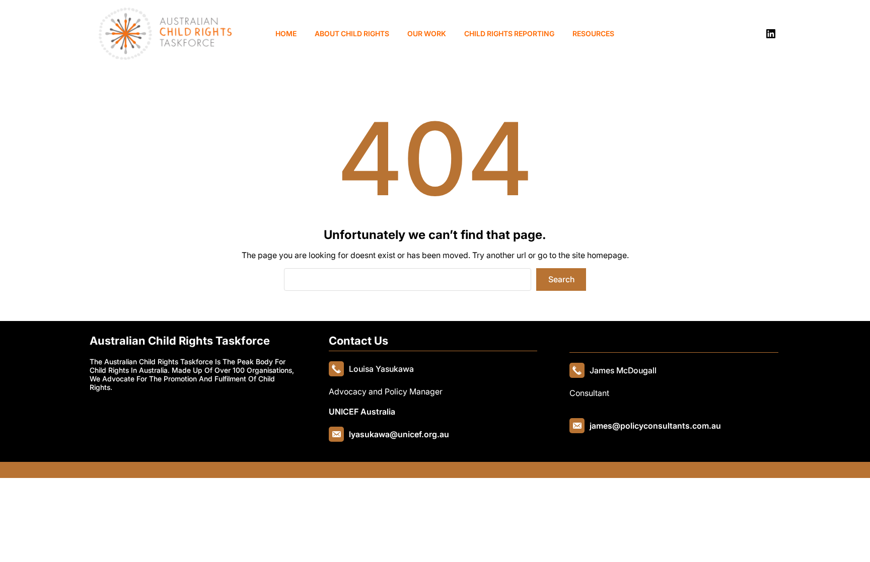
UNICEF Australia (362, 412)
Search (561, 279)
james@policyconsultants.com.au (655, 426)
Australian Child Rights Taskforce (180, 340)
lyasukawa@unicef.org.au (399, 434)
